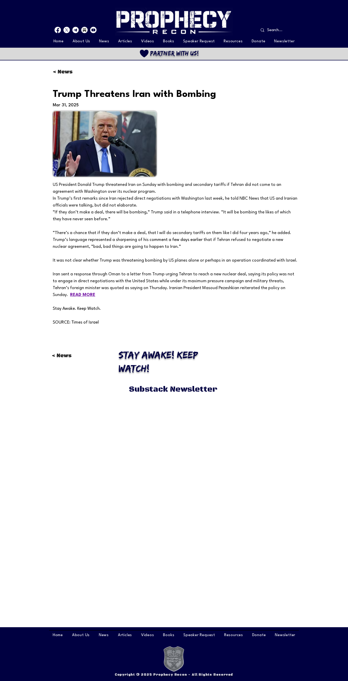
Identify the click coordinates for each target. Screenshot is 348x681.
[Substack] (84, 30)
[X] (66, 30)
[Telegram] (75, 30)
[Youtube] (93, 30)
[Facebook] (58, 30)
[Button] (174, 53)
